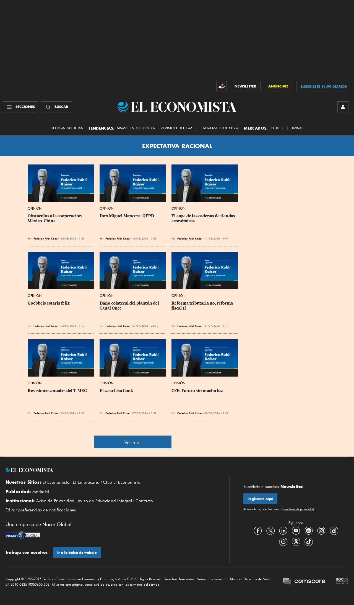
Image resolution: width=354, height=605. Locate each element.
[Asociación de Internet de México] (342, 582)
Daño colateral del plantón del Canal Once (130, 306)
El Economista (56, 482)
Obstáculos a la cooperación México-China (55, 218)
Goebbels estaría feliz (49, 303)
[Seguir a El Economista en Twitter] (270, 530)
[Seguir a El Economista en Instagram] (321, 530)
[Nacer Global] (23, 535)
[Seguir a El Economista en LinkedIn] (283, 530)
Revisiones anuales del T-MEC (57, 390)
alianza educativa (220, 128)
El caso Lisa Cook (116, 390)
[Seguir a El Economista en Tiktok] (308, 541)
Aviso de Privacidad (55, 500)
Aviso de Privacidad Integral (105, 500)
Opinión (34, 208)
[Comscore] (304, 582)
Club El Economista (121, 482)
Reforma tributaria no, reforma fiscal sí (202, 306)
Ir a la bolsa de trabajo (77, 552)
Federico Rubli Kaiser (118, 238)
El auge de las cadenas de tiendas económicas (203, 218)
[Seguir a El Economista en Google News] (283, 541)
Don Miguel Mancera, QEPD (127, 215)
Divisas (297, 128)
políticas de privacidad (298, 509)
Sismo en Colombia (136, 128)
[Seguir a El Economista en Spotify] (308, 530)
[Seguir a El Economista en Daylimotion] (334, 530)
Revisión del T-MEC (179, 128)
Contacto (144, 500)
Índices (277, 128)
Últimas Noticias (67, 128)
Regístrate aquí (260, 499)
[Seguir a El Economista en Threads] (295, 541)
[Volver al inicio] (111, 470)
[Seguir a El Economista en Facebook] (257, 530)
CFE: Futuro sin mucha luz (197, 390)
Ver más (132, 442)
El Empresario (86, 482)
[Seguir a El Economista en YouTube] (295, 530)
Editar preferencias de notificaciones (41, 510)
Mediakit (40, 491)
